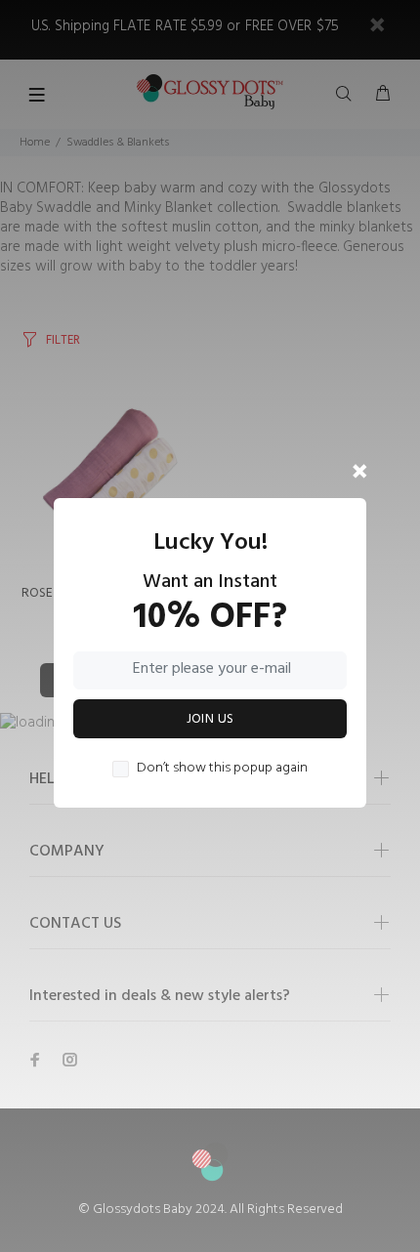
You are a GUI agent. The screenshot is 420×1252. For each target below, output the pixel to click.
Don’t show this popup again (222, 768)
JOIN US (210, 719)
